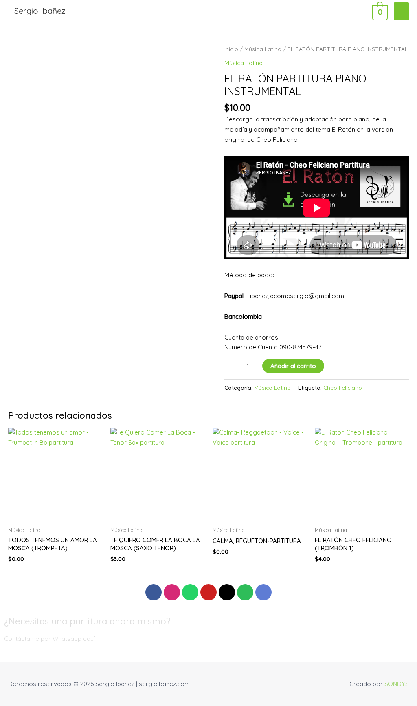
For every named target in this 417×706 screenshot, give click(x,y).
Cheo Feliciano (342, 387)
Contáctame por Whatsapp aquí (49, 638)
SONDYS (396, 684)
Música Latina (262, 48)
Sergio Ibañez (39, 11)
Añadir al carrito (293, 366)
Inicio (231, 48)
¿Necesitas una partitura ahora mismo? (87, 621)
